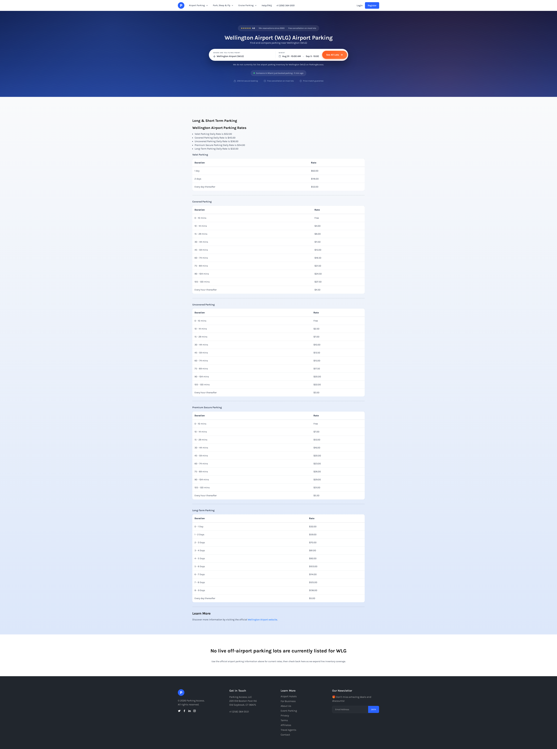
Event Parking (289, 710)
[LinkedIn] (189, 710)
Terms (284, 720)
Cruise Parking (246, 5)
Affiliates (286, 725)
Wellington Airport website (262, 619)
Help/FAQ (267, 5)
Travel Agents (288, 729)
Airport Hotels (289, 696)
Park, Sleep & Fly (221, 5)
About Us (286, 706)
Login (360, 5)
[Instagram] (194, 710)
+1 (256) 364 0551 (285, 5)
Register (372, 5)
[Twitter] (179, 710)
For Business (288, 701)
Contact (285, 734)
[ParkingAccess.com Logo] (181, 5)
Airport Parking (197, 5)
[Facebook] (184, 710)
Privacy (285, 715)
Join (373, 709)
